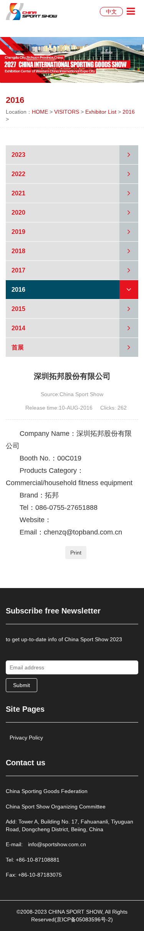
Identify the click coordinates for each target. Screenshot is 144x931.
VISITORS (66, 112)
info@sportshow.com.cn (57, 844)
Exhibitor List (100, 112)
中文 (111, 11)
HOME (40, 112)
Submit (21, 685)
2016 (128, 112)
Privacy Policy (26, 737)
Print (75, 553)
